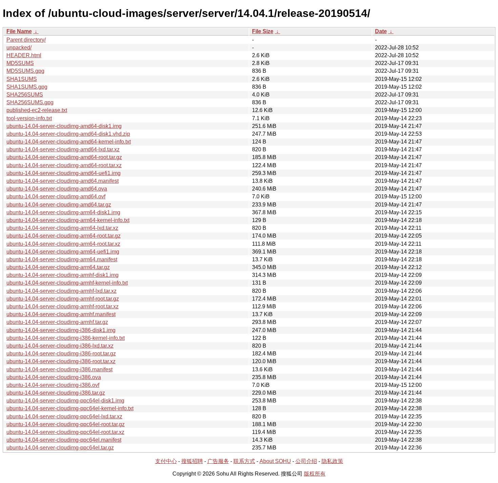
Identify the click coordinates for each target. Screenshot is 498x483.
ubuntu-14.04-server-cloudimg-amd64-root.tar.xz (64, 165)
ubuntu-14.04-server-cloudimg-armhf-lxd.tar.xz (61, 291)
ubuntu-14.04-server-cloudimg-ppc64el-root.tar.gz (65, 424)
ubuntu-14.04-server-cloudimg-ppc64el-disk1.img (65, 400)
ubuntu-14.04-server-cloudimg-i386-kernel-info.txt (65, 338)
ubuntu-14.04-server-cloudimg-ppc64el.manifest (63, 440)
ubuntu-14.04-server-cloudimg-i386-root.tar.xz (61, 361)
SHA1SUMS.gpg (26, 87)
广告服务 (218, 461)
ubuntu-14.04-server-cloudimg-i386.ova (53, 377)
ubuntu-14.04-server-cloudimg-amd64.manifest (62, 181)
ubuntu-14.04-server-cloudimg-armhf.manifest (61, 314)
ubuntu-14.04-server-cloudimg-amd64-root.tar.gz (64, 157)
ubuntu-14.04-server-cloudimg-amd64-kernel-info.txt (68, 142)
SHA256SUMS (24, 94)
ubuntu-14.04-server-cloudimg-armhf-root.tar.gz (62, 299)
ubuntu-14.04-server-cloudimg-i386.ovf (52, 385)
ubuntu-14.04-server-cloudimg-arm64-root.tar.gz (63, 236)
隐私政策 (332, 461)
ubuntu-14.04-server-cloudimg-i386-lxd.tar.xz (59, 346)
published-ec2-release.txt (36, 110)
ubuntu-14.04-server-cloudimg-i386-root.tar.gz (61, 353)
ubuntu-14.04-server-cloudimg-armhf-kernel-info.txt (67, 283)
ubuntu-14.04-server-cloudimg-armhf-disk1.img (62, 275)
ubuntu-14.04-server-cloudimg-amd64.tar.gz (58, 204)
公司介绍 (306, 461)
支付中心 (166, 461)
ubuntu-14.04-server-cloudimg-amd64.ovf (55, 196)
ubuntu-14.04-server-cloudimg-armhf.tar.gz (57, 322)
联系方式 (244, 461)
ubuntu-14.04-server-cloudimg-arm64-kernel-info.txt (67, 220)
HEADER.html (23, 55)
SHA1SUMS (21, 79)
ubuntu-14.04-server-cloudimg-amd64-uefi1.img (63, 173)
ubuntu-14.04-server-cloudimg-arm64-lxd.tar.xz (62, 228)
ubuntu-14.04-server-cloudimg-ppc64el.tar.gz (60, 448)
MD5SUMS (20, 63)
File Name (19, 31)
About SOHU (275, 461)
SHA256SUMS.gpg (30, 102)
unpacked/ (19, 47)
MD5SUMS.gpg (25, 71)
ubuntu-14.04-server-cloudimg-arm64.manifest (61, 259)
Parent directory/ (26, 40)
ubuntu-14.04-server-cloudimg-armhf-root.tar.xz (62, 306)
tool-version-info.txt (29, 118)
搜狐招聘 (192, 461)
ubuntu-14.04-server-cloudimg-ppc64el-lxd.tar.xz (64, 416)
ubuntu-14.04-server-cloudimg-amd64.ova (56, 189)
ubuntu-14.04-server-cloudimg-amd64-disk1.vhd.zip (68, 134)
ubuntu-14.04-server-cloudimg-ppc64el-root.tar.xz (65, 432)
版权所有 (315, 474)
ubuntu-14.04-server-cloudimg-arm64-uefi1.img (62, 252)
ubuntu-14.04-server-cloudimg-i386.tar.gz (55, 393)
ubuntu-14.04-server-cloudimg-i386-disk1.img (61, 330)
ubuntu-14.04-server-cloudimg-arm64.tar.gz (58, 267)
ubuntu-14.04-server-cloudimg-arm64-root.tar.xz (63, 244)
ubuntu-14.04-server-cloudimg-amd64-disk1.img (64, 126)
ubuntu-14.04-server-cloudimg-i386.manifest (59, 369)
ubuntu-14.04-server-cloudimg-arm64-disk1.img (63, 212)
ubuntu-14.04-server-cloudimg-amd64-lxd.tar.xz (63, 149)
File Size (262, 31)
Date (381, 31)
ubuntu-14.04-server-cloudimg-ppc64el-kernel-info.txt (69, 408)
